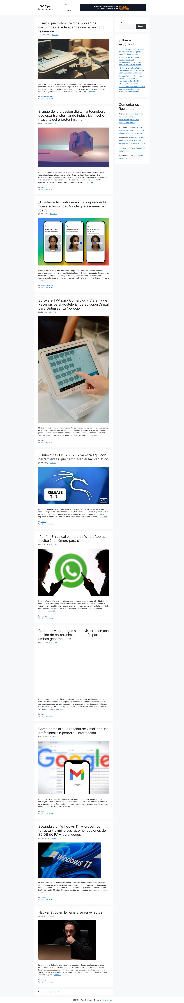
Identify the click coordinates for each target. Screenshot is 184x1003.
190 (47, 992)
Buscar (121, 22)
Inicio (66, 5)
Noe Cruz (122, 148)
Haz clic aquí (123, 6)
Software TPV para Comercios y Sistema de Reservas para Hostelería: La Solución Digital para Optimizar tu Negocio (73, 304)
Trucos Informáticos (47, 97)
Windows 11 (44, 897)
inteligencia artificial (47, 285)
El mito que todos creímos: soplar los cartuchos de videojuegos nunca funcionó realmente (71, 27)
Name (42, 187)
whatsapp (44, 616)
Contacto (68, 10)
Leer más (93, 92)
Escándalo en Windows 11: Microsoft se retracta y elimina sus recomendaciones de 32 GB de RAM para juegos (72, 830)
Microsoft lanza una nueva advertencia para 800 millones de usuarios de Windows (132, 140)
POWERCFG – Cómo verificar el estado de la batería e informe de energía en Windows (131, 130)
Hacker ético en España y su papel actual (70, 912)
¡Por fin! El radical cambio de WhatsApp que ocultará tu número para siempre (73, 539)
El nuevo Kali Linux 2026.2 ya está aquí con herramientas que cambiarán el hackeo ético (73, 457)
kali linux (43, 522)
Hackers (43, 980)
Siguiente (54, 992)
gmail (42, 811)
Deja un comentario (47, 99)
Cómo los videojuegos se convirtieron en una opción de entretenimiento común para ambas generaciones (73, 635)
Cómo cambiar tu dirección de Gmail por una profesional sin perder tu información (73, 731)
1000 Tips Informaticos (45, 8)
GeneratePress (107, 1000)
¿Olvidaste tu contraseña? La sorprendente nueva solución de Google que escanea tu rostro (72, 206)
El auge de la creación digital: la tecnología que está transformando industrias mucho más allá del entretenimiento (72, 115)
